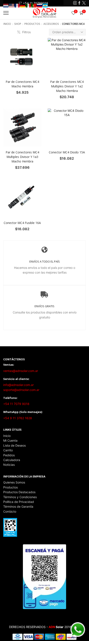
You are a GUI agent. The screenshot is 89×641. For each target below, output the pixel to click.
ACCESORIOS (51, 24)
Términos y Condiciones (20, 497)
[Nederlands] (6, 5)
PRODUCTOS (32, 24)
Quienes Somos (14, 482)
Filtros (26, 32)
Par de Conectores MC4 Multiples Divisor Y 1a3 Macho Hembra (22, 156)
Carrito (8, 450)
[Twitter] (84, 3)
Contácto (9, 511)
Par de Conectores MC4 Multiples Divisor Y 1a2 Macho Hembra (67, 86)
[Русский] (40, 5)
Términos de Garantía (18, 506)
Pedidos (9, 455)
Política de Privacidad (18, 502)
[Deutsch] (23, 5)
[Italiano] (28, 5)
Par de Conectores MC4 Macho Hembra (22, 84)
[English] (11, 5)
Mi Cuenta (10, 440)
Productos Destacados (19, 492)
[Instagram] (75, 3)
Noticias (9, 464)
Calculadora (11, 460)
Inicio (7, 24)
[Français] (17, 5)
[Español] (45, 5)
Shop (17, 24)
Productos (10, 487)
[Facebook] (79, 3)
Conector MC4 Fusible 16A (22, 223)
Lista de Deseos (14, 445)
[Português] (34, 5)
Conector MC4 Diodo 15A (67, 152)
